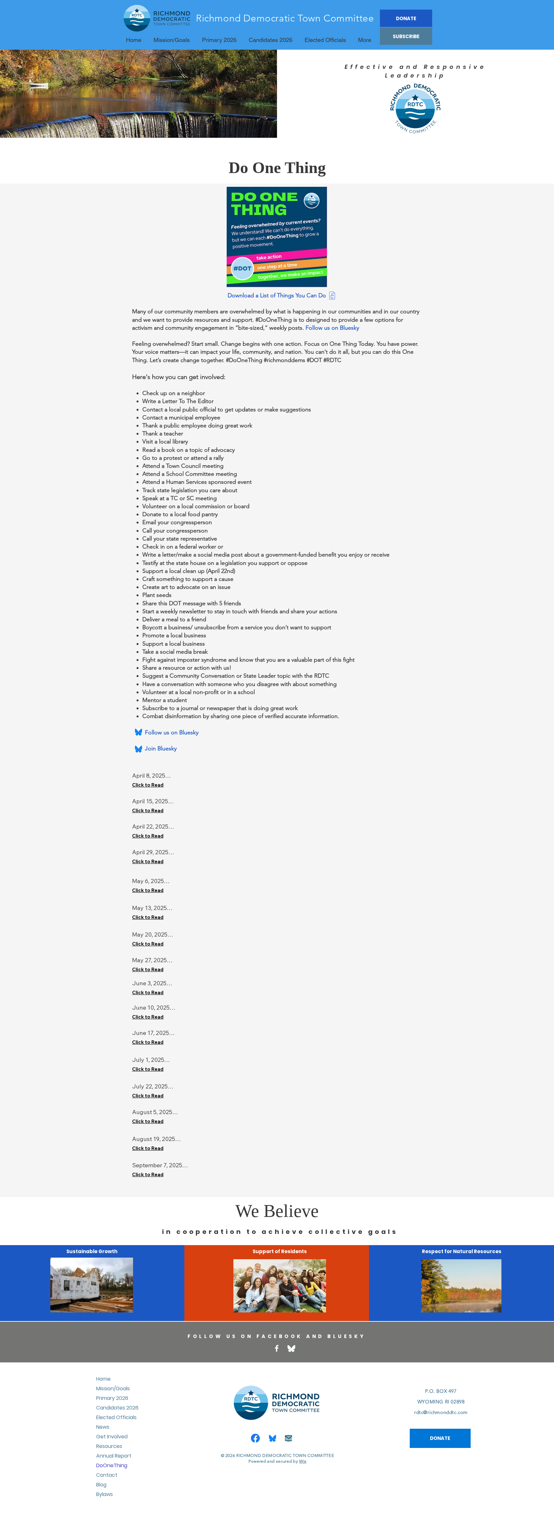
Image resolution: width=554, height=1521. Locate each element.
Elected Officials (116, 1417)
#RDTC (332, 360)
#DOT (314, 360)
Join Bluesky (154, 748)
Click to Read (148, 785)
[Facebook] (276, 1348)
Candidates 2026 (117, 1407)
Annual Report (113, 1455)
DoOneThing (111, 1465)
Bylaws (104, 1494)
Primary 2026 (112, 1398)
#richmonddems (284, 360)
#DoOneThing (244, 360)
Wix (302, 1461)
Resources (109, 1446)
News (102, 1427)
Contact (106, 1475)
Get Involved (112, 1436)
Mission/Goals (113, 1388)
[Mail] (288, 1438)
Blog (101, 1484)
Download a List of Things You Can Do (277, 295)
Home (103, 1379)
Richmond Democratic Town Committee (285, 18)
